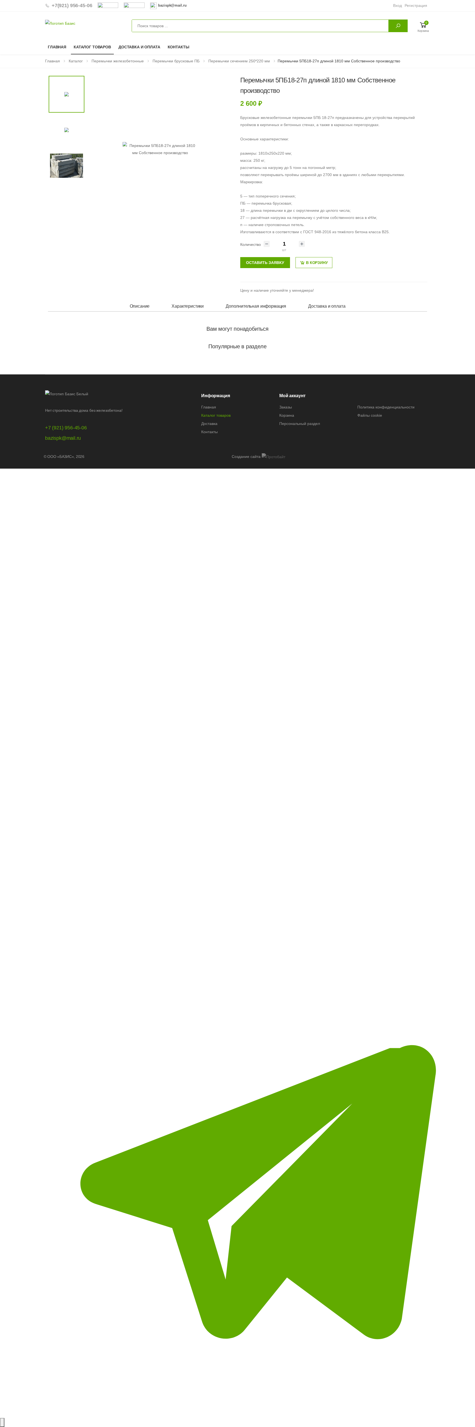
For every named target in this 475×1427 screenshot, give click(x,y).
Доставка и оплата (139, 47)
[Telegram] (237, 1180)
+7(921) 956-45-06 (72, 5)
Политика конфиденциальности (386, 407)
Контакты (178, 47)
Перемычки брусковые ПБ (175, 61)
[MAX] (237, 705)
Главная (57, 47)
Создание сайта (247, 456)
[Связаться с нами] (2, 1422)
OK (219, 1413)
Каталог (75, 61)
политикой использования (217, 1396)
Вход (397, 5)
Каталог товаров (92, 47)
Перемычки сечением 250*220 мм (238, 61)
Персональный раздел (299, 423)
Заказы (285, 407)
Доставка (209, 423)
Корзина (286, 415)
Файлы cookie (369, 415)
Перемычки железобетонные (117, 61)
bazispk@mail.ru (63, 438)
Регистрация (416, 5)
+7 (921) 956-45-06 (66, 427)
